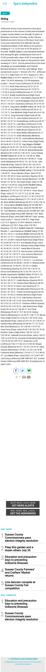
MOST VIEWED (6, 529)
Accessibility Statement (23, 664)
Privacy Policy (36, 662)
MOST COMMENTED (8, 595)
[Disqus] (23, 409)
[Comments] (29, 370)
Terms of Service (24, 662)
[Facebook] (16, 370)
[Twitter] (22, 370)
